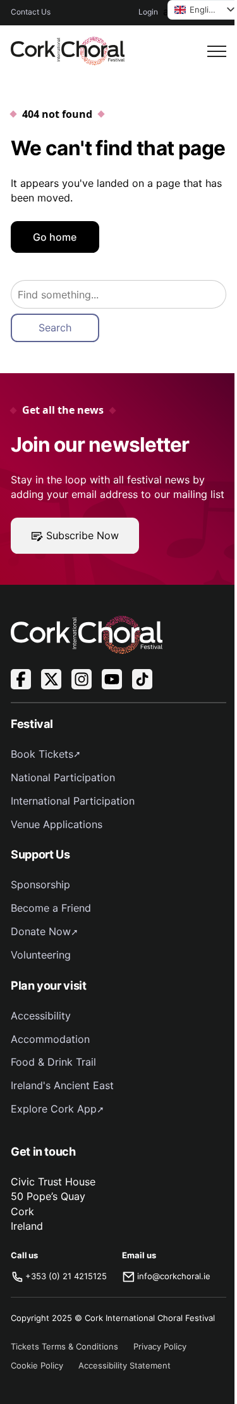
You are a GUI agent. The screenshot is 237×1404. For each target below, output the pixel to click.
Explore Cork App (54, 1108)
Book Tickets (42, 754)
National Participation (63, 777)
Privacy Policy (159, 1346)
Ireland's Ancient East (62, 1085)
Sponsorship (40, 884)
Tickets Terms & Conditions (64, 1346)
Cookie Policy (37, 1365)
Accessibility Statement (124, 1365)
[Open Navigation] (216, 51)
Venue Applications (56, 824)
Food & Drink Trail (53, 1062)
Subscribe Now (82, 535)
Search (55, 327)
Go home (54, 237)
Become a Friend (51, 908)
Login (148, 11)
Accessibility (41, 1015)
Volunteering (41, 954)
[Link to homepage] (68, 51)
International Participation (73, 801)
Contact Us (31, 11)
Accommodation (50, 1039)
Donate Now (41, 931)
